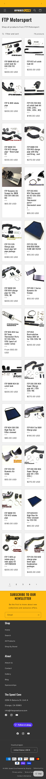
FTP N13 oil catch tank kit (34, 62)
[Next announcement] (41, 3)
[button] (5, 10)
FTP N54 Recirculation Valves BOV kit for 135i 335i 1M (34, 335)
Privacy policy (17, 772)
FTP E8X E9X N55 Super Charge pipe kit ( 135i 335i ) (34, 472)
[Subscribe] (38, 615)
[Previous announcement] (4, 3)
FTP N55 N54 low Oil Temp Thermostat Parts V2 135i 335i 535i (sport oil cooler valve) (12, 338)
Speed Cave (13, 768)
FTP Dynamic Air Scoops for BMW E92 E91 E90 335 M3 (12, 194)
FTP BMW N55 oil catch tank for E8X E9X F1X (12, 63)
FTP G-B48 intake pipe (12, 104)
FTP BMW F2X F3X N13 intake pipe (11, 515)
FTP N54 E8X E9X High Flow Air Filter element (12, 429)
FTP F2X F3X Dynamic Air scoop (10, 471)
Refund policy (38, 768)
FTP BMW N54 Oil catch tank (12, 384)
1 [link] (9, 584)
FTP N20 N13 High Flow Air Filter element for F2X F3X (33, 516)
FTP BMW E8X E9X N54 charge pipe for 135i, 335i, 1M (11, 291)
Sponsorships (10, 685)
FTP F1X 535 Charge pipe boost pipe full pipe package (10, 247)
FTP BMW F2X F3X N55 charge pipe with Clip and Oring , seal (33, 150)
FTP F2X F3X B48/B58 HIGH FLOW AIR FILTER (34, 246)
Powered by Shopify (24, 768)
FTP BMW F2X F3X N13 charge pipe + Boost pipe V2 (12, 150)
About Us (9, 663)
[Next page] (36, 584)
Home (7, 630)
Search (8, 635)
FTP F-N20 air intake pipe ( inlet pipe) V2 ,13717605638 (10, 560)
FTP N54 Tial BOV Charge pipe (34, 428)
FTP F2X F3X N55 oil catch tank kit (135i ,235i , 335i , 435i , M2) (34, 106)
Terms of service (30, 772)
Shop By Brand (11, 647)
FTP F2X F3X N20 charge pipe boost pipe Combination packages (34, 561)
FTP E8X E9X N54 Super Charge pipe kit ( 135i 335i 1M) (34, 387)
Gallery (8, 674)
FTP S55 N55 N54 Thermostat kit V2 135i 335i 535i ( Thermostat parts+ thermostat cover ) (34, 199)
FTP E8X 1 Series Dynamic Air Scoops (34, 290)
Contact (8, 668)
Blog (7, 680)
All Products (10, 641)
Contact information (24, 776)
